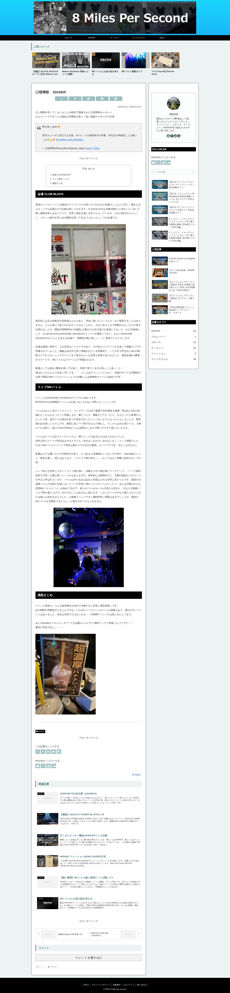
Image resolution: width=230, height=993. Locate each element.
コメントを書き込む (88, 957)
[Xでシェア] (61, 98)
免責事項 (116, 985)
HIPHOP (41, 731)
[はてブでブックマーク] (88, 98)
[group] (46, 65)
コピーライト (128, 985)
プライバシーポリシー (100, 985)
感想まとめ (57, 183)
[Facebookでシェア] (75, 98)
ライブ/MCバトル (60, 179)
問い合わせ (141, 985)
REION (173, 114)
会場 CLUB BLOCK (61, 174)
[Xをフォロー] (43, 766)
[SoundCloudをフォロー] (53, 766)
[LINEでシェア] (102, 98)
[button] (116, 98)
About (86, 985)
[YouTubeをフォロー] (48, 766)
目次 (84, 168)
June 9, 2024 (92, 148)
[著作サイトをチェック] (37, 766)
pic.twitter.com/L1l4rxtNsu (69, 139)
